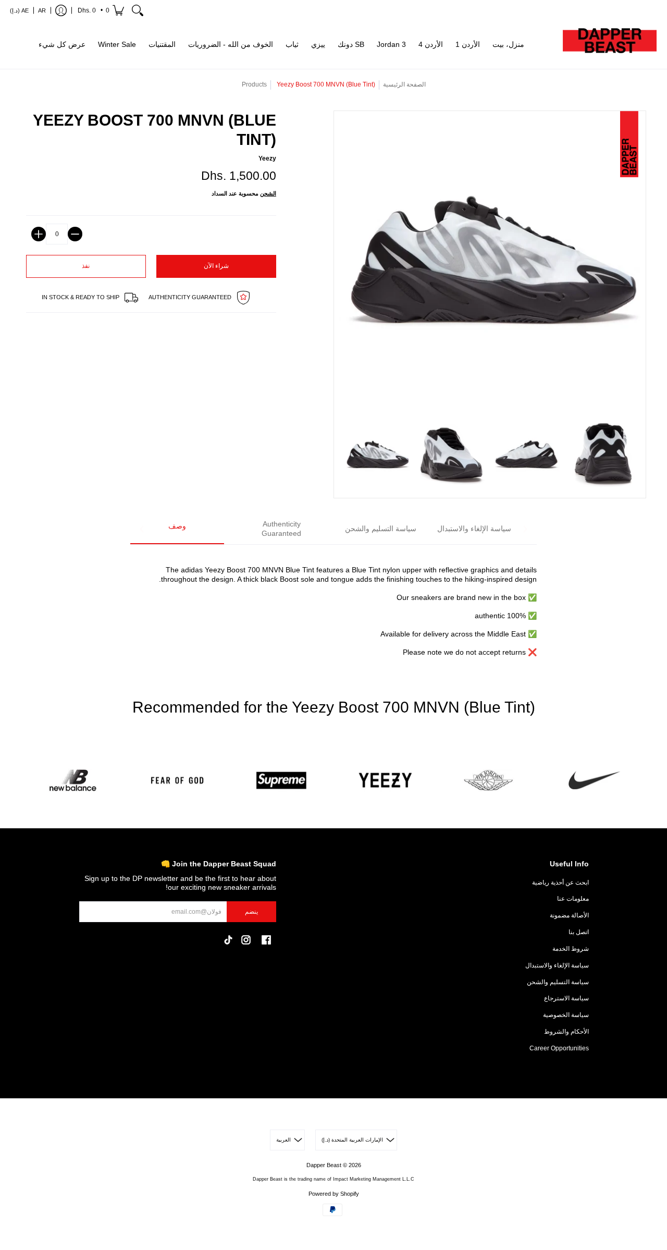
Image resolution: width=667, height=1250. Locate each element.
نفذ (86, 265)
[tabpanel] (333, 605)
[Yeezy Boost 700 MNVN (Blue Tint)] (377, 455)
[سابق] (142, 529)
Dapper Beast (323, 1165)
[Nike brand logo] (594, 780)
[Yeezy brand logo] (386, 780)
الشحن (268, 193)
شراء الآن (216, 265)
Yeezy (267, 158)
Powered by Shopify (333, 1194)
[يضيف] (38, 234)
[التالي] (525, 529)
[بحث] (137, 10)
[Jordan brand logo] (490, 780)
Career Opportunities (559, 1048)
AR (42, 10)
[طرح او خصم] (75, 234)
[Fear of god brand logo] (177, 780)
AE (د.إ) (19, 10)
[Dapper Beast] (610, 45)
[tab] (177, 529)
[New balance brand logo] (73, 780)
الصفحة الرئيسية (404, 84)
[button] (100, 10)
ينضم (251, 911)
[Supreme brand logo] (281, 780)
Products (254, 84)
